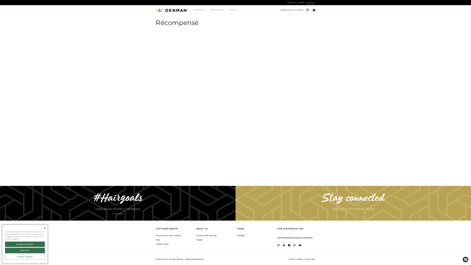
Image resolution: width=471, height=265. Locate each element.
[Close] (45, 228)
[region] (25, 244)
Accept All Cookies (25, 244)
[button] (199, 10)
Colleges (241, 235)
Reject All (24, 250)
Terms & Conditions (295, 259)
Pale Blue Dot (199, 259)
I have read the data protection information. (295, 237)
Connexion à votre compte (168, 235)
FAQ (158, 240)
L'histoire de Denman (206, 235)
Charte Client (162, 244)
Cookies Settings (25, 257)
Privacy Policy (310, 259)
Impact (199, 240)
